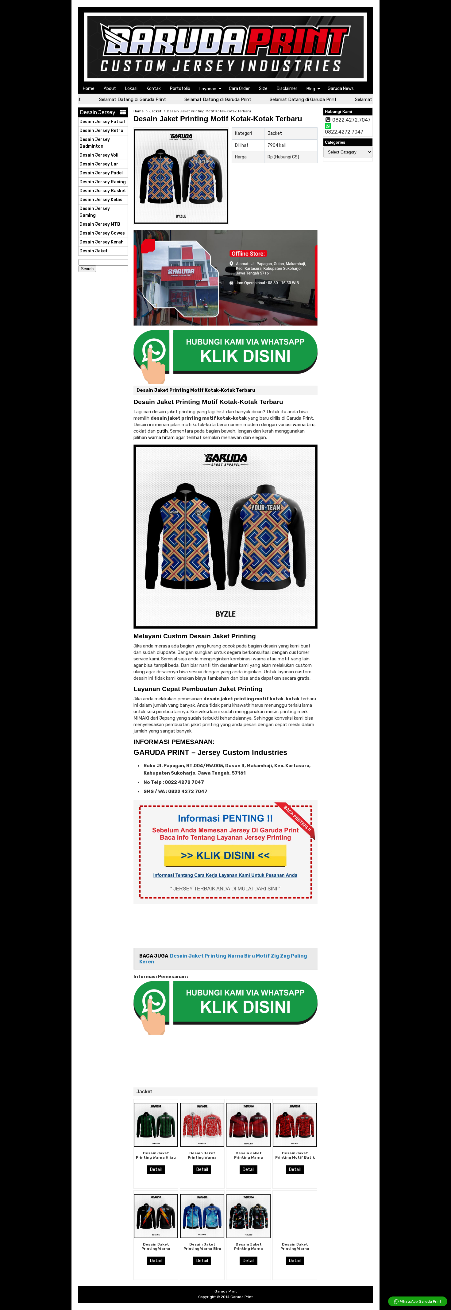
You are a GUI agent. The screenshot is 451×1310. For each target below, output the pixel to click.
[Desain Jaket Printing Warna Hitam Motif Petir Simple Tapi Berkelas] (156, 1236)
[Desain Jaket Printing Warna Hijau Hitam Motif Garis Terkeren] (156, 1145)
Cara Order (239, 88)
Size (263, 88)
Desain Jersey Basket (102, 190)
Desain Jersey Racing (102, 182)
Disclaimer (287, 88)
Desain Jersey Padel (101, 173)
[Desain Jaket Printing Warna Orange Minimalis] (295, 1236)
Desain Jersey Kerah (101, 242)
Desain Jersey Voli (98, 155)
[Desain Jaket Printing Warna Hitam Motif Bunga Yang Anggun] (248, 1236)
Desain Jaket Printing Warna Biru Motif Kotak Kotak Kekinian (202, 1251)
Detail (156, 1169)
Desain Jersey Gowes (102, 233)
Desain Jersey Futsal (102, 121)
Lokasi (131, 88)
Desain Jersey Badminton (94, 143)
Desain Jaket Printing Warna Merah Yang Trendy (202, 1157)
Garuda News (341, 88)
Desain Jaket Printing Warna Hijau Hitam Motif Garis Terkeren (156, 1159)
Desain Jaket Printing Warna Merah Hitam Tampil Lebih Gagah (248, 1159)
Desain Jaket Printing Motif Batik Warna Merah (295, 1157)
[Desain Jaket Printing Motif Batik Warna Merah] (295, 1145)
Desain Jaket (93, 251)
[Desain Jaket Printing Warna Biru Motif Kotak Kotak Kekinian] (202, 1236)
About (110, 88)
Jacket (155, 111)
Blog (310, 88)
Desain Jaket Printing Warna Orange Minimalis (295, 1248)
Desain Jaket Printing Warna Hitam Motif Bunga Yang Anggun (249, 1251)
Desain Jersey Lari (99, 164)
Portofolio (180, 88)
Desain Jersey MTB (99, 224)
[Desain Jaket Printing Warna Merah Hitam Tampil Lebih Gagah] (248, 1145)
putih (162, 431)
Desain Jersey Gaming (94, 212)
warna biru (303, 424)
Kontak (154, 88)
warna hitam (161, 437)
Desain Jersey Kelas (100, 199)
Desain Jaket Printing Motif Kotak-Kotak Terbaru (217, 119)
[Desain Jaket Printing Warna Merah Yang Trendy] (202, 1145)
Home (88, 88)
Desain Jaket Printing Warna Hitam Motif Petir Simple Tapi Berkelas (155, 1251)
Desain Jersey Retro (101, 130)
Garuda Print (241, 1297)
